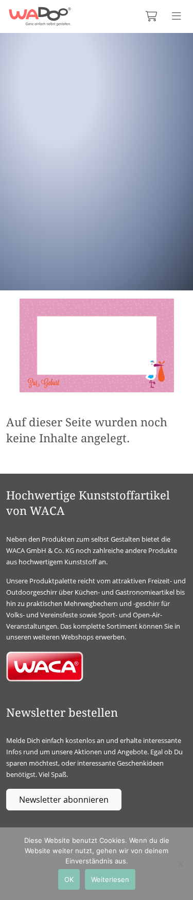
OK (69, 879)
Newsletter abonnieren (64, 799)
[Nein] (180, 864)
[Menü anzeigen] (176, 16)
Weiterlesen (110, 879)
